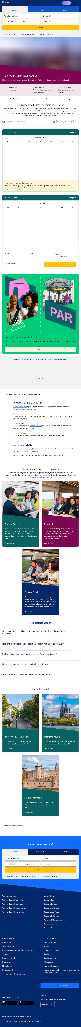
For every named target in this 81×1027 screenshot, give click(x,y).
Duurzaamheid (7, 970)
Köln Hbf (30, 449)
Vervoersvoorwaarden (51, 950)
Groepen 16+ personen (47, 34)
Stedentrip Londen (50, 904)
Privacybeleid (48, 962)
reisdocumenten (36, 426)
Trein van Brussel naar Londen (13, 904)
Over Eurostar (7, 942)
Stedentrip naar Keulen (52, 912)
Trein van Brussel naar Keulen (13, 912)
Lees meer (8, 749)
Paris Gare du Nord (20, 407)
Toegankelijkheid (50, 942)
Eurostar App (6, 962)
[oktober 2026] (4, 138)
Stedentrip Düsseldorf (51, 928)
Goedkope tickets (15, 99)
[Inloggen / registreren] (73, 3)
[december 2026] (76, 138)
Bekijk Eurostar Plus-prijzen (13, 189)
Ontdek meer (9, 543)
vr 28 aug (9, 21)
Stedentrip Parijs (49, 900)
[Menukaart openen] (77, 3)
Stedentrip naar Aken (51, 924)
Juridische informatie (51, 966)
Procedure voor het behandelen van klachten (19, 950)
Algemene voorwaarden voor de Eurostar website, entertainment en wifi (61, 971)
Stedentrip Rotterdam (51, 916)
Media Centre (16, 966)
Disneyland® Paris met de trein (54, 920)
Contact (5, 954)
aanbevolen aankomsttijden (58, 416)
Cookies (46, 954)
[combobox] (21, 16)
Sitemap (46, 946)
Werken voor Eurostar (10, 946)
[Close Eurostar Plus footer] (76, 183)
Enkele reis (21, 122)
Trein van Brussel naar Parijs (12, 900)
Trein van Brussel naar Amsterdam (14, 908)
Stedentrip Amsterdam (51, 908)
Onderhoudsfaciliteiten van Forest (14, 974)
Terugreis (26, 21)
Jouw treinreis (47, 99)
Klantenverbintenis (9, 958)
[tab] (15, 9)
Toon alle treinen (10, 34)
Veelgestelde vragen (64, 99)
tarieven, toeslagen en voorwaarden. (21, 1016)
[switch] (53, 122)
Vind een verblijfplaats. (56, 455)
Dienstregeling (32, 99)
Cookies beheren (50, 958)
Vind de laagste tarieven (27, 34)
